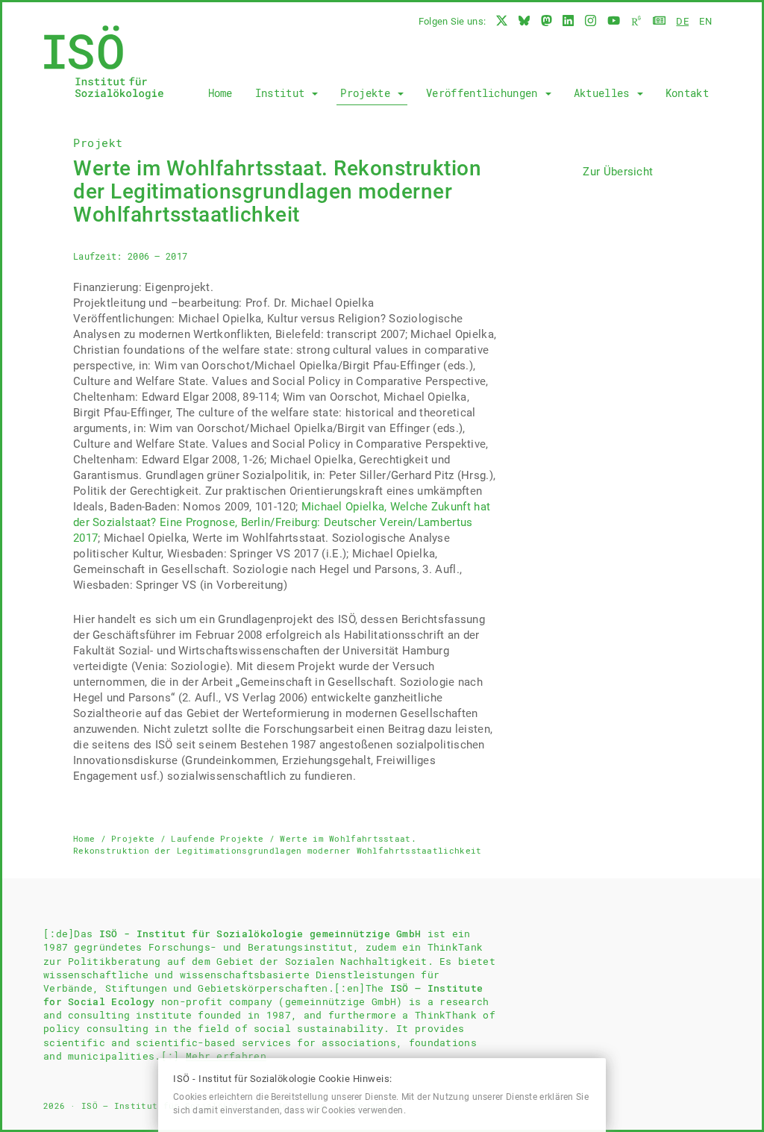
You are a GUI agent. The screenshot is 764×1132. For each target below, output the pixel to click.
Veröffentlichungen (485, 93)
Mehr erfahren (226, 1056)
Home (220, 93)
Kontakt (687, 93)
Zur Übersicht (618, 171)
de (682, 21)
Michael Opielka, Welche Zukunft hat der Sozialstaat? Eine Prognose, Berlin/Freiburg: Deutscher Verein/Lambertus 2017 (281, 522)
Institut (283, 93)
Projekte (368, 93)
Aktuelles (605, 93)
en (705, 21)
